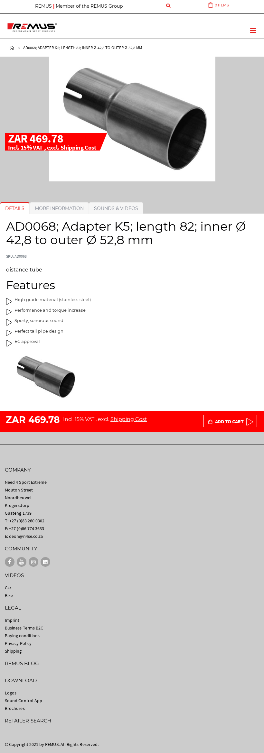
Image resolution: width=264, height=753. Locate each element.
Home (12, 48)
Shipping (13, 651)
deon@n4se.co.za (26, 536)
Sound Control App (23, 700)
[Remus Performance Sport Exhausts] (32, 27)
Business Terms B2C (24, 628)
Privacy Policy (18, 643)
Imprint (12, 620)
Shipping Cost (78, 147)
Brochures (15, 708)
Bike (9, 595)
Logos (10, 693)
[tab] (15, 208)
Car (8, 588)
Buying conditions (22, 635)
